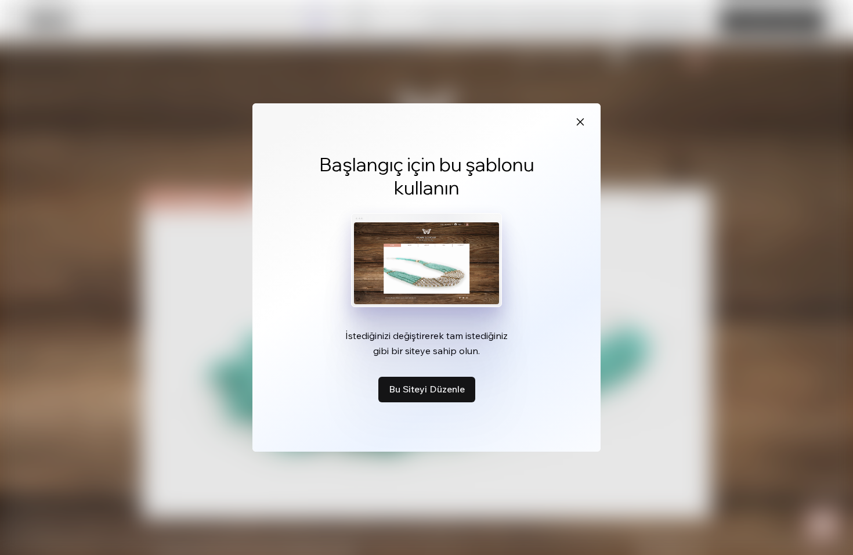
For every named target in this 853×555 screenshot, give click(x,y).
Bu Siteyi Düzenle (427, 389)
